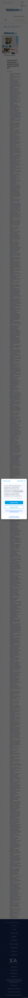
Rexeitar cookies (14, 507)
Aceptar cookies (14, 502)
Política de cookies (14, 516)
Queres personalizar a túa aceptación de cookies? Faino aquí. (14, 511)
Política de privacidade (14, 517)
